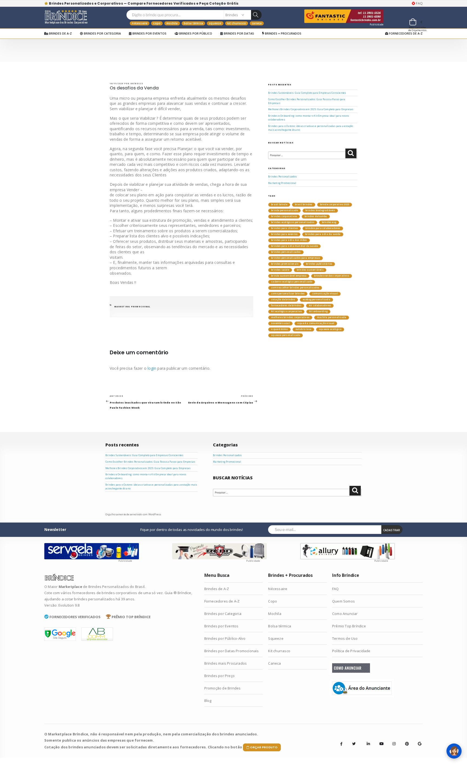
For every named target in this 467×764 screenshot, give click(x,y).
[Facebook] (341, 744)
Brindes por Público (195, 33)
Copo (157, 23)
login (152, 368)
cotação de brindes (283, 299)
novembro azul (280, 323)
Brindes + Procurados (282, 33)
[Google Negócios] (418, 740)
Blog (208, 700)
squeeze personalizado (285, 335)
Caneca (257, 23)
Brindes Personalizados (282, 176)
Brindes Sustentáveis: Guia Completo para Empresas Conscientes (307, 93)
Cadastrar (391, 530)
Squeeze (215, 23)
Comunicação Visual (325, 293)
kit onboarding (318, 311)
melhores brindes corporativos (290, 317)
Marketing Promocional (132, 306)
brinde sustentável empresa (288, 275)
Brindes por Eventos (149, 33)
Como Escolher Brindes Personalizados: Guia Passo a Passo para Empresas (150, 461)
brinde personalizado (284, 210)
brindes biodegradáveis (320, 210)
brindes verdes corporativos (331, 275)
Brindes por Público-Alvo (225, 638)
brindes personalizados (286, 252)
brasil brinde (279, 204)
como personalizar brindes (288, 293)
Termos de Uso (345, 638)
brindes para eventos (284, 234)
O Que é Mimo (279, 329)
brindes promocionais (284, 263)
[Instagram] (392, 740)
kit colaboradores (320, 305)
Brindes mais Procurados (225, 663)
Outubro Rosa (303, 329)
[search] (256, 15)
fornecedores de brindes (286, 305)
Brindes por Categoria (102, 33)
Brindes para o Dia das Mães (289, 240)
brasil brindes (303, 204)
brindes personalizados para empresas (295, 258)
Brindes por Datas (238, 33)
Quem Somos (343, 601)
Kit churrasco (236, 23)
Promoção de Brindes (222, 688)
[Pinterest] (405, 740)
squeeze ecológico (330, 329)
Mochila (172, 23)
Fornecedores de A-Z (405, 33)
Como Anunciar (345, 613)
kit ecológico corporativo (286, 311)
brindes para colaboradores (322, 228)
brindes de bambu (316, 216)
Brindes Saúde (280, 269)
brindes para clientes (284, 228)
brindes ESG (329, 222)
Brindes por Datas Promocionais (231, 650)
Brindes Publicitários (319, 263)
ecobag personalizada (316, 299)
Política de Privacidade (351, 650)
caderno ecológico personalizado (291, 281)
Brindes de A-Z (60, 33)
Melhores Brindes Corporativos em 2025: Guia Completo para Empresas (310, 109)
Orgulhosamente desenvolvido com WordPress (133, 514)
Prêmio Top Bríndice (349, 626)
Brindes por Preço (219, 675)
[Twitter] (354, 744)
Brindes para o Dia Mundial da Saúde (294, 246)
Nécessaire (139, 23)
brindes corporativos (284, 216)
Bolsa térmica (193, 23)
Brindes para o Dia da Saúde (322, 234)
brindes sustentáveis (310, 269)
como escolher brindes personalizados (295, 287)
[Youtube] (379, 740)
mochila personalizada (331, 317)
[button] (415, 23)
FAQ (419, 3)
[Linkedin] (367, 740)
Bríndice (137, 83)
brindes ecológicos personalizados (292, 222)
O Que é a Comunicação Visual (316, 323)
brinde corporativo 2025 (334, 204)
